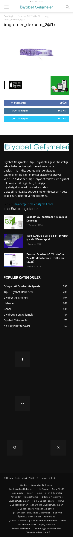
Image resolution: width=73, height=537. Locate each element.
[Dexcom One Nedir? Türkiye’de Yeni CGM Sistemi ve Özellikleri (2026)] (13, 260)
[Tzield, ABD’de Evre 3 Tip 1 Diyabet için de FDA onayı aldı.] (13, 241)
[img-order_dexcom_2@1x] (36, 72)
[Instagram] (14, 447)
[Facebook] (22, 359)
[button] (6, 7)
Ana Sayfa (9, 16)
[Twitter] (58, 447)
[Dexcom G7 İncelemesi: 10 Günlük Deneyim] (13, 222)
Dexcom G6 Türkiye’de (29, 16)
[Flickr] (22, 403)
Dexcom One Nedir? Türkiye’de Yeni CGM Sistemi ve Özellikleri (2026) (45, 258)
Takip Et (62, 110)
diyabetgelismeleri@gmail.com (33, 204)
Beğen (63, 102)
